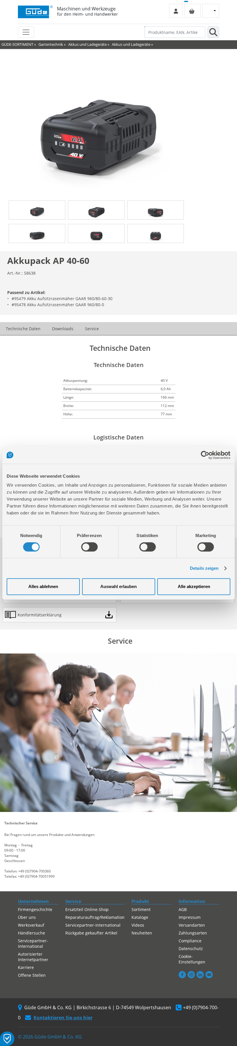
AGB (183, 909)
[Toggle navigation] (26, 32)
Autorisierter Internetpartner (33, 956)
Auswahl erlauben (118, 586)
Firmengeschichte (35, 909)
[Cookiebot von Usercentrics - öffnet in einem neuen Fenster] (205, 455)
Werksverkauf (31, 925)
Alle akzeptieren (194, 586)
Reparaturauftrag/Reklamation (95, 917)
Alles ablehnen (43, 586)
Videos (138, 925)
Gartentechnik (50, 44)
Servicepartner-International (33, 943)
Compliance (190, 940)
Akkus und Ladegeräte (87, 44)
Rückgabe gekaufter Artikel (91, 933)
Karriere (26, 967)
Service (92, 328)
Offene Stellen (32, 975)
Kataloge (140, 917)
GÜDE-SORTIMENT (17, 44)
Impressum (190, 917)
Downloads (62, 328)
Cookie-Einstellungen (192, 959)
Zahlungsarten (193, 933)
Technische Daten (23, 328)
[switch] (89, 547)
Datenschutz (191, 948)
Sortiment (141, 909)
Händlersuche (31, 933)
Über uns (27, 917)
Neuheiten (142, 933)
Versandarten (192, 925)
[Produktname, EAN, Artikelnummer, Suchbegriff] (213, 32)
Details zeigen (204, 568)
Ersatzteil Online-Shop (87, 909)
